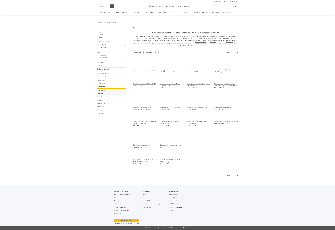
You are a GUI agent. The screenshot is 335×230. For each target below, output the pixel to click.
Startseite (217, 1)
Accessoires (100, 106)
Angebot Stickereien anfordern (178, 198)
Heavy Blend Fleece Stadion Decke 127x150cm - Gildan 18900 (170, 85)
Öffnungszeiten (146, 207)
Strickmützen (101, 97)
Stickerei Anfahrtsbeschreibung (151, 204)
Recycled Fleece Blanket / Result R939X (144, 84)
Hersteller (172, 210)
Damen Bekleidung (102, 74)
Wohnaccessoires (210, 36)
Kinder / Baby (101, 83)
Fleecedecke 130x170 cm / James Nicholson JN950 (169, 122)
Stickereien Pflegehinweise (176, 201)
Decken (100, 93)
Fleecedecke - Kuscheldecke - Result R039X (170, 160)
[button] (227, 6)
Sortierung (137, 52)
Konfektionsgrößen (174, 204)
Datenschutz (118, 198)
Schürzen (99, 100)
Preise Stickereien (174, 194)
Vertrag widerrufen (126, 220)
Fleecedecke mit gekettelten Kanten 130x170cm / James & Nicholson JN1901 (225, 85)
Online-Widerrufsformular (122, 194)
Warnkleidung (101, 80)
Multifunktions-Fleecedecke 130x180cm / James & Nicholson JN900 (145, 160)
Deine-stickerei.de (184, 38)
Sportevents (212, 42)
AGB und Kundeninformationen (123, 204)
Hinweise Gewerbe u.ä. (175, 207)
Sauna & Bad (102, 90)
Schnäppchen (101, 110)
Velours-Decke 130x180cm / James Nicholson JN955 (197, 122)
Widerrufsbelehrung (120, 207)
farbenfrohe (228, 38)
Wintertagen (183, 36)
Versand (137, 223)
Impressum (233, 1)
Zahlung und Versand (120, 201)
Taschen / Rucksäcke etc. (104, 103)
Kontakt (225, 1)
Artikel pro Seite (151, 52)
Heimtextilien (101, 86)
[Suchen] (112, 6)
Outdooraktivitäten (200, 42)
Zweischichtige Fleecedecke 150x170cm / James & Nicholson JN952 (226, 122)
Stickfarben (100, 113)
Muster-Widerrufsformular (122, 210)
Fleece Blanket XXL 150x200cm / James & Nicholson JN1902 (198, 85)
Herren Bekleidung (102, 77)
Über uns (144, 198)
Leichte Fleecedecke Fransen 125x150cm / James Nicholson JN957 (145, 122)
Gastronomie (229, 42)
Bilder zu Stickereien (148, 201)
